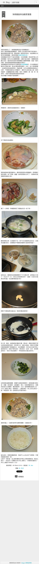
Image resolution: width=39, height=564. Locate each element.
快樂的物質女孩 (22, 55)
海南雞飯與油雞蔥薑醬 (21, 14)
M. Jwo (31, 465)
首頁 (2, 6)
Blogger (23, 563)
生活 (22, 468)
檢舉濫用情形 (28, 563)
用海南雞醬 (24, 64)
